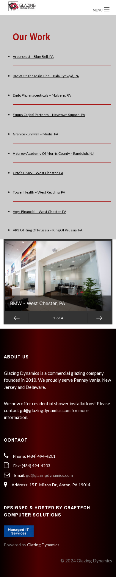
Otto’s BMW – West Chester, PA (38, 173)
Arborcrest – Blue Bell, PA (33, 56)
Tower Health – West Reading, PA (39, 192)
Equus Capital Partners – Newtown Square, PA (49, 114)
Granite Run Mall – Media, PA (35, 134)
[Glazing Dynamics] (45, 6)
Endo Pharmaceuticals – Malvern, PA (42, 95)
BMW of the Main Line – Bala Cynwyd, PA (46, 76)
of (58, 318)
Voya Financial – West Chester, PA (39, 211)
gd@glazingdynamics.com (49, 475)
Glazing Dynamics (43, 544)
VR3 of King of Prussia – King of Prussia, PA (47, 230)
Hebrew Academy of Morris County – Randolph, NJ (53, 153)
